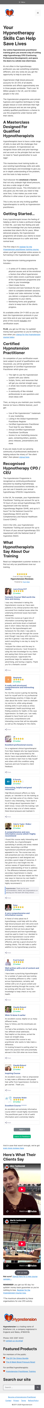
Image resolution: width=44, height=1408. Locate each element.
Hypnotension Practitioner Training (21, 1371)
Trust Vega (26, 582)
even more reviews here (13, 1148)
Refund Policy (33, 1401)
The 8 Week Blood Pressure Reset (20, 1362)
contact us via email (14, 1341)
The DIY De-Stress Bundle (17, 1358)
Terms (23, 1401)
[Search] (38, 1387)
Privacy (16, 1401)
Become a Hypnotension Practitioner (22, 1397)
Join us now (22, 1273)
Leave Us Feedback (22, 1136)
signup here (24, 457)
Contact (8, 1401)
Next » (22, 1130)
